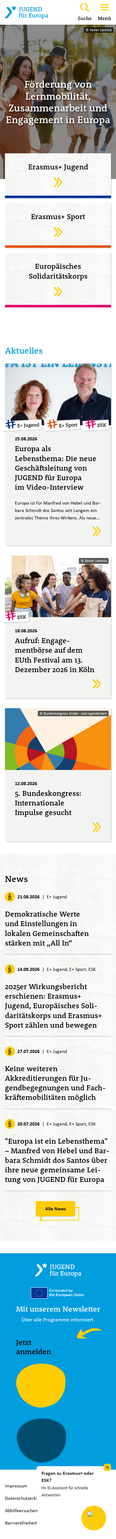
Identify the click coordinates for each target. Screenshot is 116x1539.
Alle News (55, 1208)
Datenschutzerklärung (27, 1498)
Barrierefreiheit (21, 1523)
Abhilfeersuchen (21, 1510)
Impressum (16, 1486)
